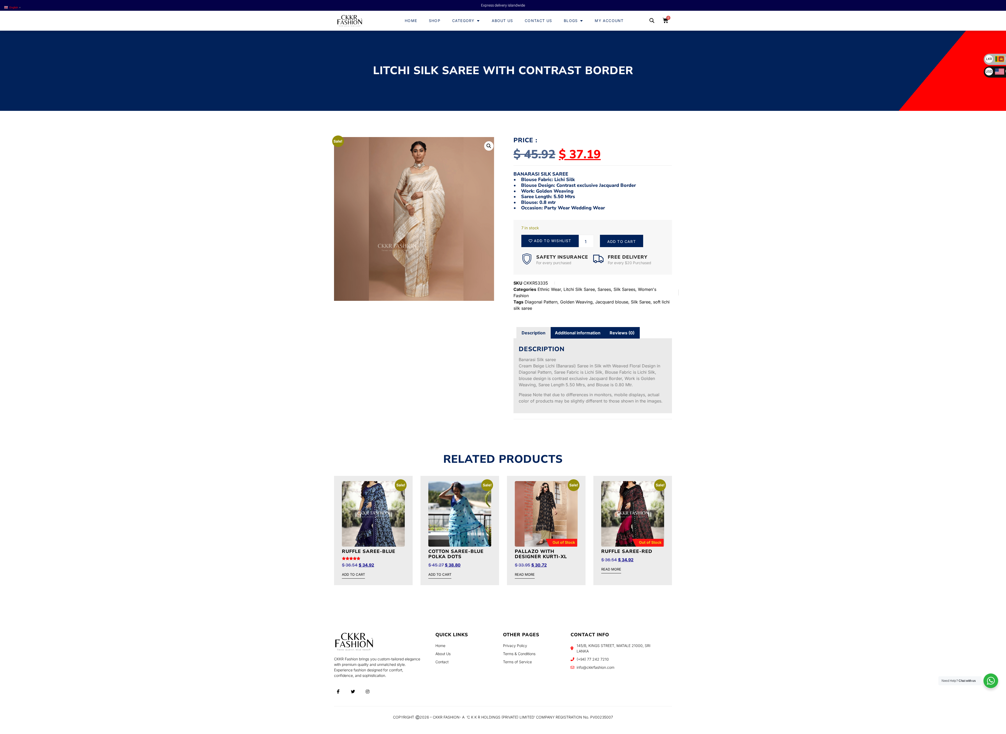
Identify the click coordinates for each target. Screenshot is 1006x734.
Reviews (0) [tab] (622, 332)
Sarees (604, 289)
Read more (525, 575)
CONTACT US (538, 20)
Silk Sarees (624, 289)
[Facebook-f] (338, 691)
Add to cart (621, 241)
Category (463, 20)
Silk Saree (640, 302)
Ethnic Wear (549, 289)
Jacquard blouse (611, 302)
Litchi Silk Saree (579, 289)
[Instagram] (367, 691)
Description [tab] (533, 332)
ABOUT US (502, 20)
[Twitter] (353, 691)
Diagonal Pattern (541, 302)
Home (411, 20)
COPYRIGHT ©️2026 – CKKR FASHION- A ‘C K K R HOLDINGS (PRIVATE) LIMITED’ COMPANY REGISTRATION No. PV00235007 (503, 717)
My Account (609, 20)
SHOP (434, 20)
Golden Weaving (576, 302)
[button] (651, 21)
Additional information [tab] (577, 332)
